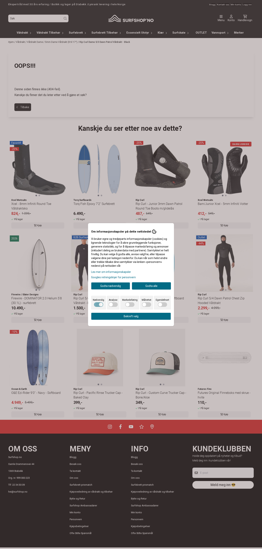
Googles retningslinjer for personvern (113, 277)
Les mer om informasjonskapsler (111, 271)
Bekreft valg (131, 316)
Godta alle (151, 285)
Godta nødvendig (110, 285)
